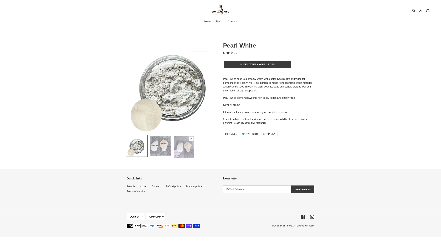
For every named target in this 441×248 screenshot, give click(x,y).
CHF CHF (155, 216)
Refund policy (173, 186)
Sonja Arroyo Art (287, 226)
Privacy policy (194, 186)
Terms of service (136, 191)
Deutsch (134, 216)
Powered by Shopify (305, 226)
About (143, 186)
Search (131, 186)
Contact (156, 186)
